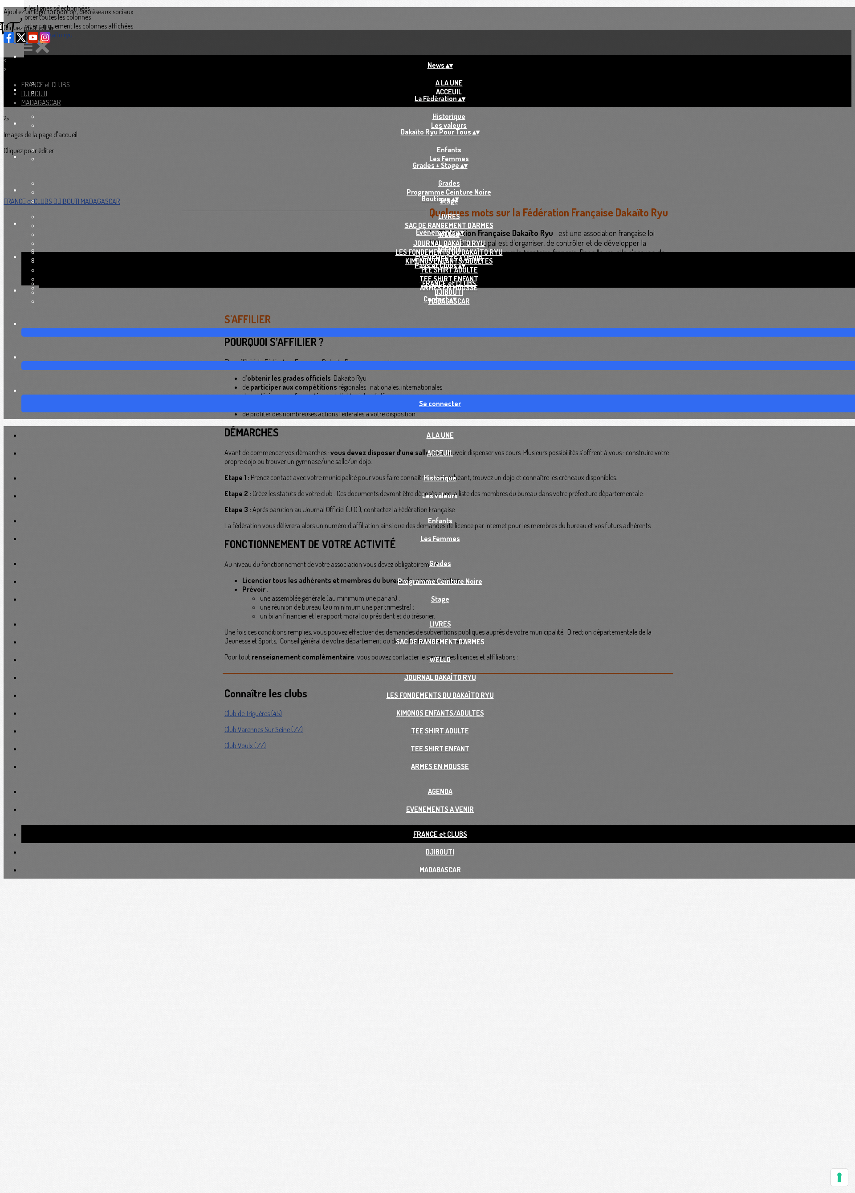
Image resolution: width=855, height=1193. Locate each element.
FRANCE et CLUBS (449, 283)
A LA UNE (449, 82)
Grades (449, 183)
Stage (440, 598)
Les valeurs (449, 125)
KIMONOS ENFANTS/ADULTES (440, 712)
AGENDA (449, 249)
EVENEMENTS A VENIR (449, 258)
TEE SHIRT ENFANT (440, 748)
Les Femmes (449, 158)
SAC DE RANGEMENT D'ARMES (449, 225)
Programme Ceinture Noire (449, 191)
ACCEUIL (449, 91)
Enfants (449, 149)
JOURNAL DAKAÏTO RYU (449, 243)
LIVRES (449, 216)
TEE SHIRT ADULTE (449, 269)
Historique (448, 116)
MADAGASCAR (440, 869)
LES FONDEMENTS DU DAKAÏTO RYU (440, 695)
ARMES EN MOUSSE (440, 766)
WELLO (440, 659)
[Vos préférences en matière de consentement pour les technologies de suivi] (839, 1177)
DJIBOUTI (449, 292)
